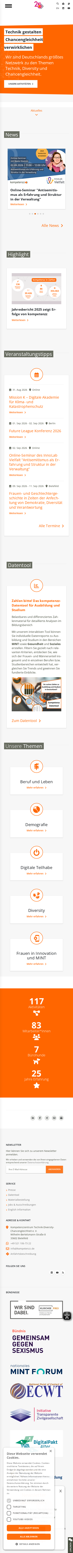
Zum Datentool (25, 720)
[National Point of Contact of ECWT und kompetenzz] (36, 1391)
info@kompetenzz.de (22, 1248)
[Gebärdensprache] (68, 3)
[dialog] (28, 1499)
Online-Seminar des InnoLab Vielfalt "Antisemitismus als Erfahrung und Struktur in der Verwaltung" (34, 462)
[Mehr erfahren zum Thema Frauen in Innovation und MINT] (36, 946)
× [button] (50, 1451)
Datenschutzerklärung (38, 1162)
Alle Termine (50, 525)
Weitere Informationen (21, 1493)
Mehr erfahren (35, 787)
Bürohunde (36, 1055)
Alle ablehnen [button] (29, 1536)
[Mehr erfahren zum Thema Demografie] (36, 817)
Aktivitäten (36, 1007)
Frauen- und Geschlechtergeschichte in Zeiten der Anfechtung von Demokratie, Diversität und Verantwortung (35, 500)
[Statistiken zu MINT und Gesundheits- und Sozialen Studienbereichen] (36, 593)
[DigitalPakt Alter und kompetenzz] (36, 1443)
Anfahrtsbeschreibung (23, 1253)
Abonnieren (54, 1169)
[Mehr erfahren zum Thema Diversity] (36, 903)
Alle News (51, 225)
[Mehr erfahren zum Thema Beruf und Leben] (36, 774)
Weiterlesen (17, 204)
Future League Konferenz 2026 (35, 430)
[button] (29, 213)
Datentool (13, 1194)
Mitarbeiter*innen (37, 1031)
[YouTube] (68, 8)
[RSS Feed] (62, 1272)
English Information (19, 1209)
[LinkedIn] (63, 8)
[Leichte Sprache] (63, 3)
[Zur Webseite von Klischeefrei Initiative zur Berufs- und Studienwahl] (36, 1309)
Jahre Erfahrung (36, 1079)
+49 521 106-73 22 (21, 1243)
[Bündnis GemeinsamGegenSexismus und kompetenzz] (36, 1341)
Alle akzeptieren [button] (29, 1528)
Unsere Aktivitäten (19, 83)
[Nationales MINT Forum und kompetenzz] (36, 1369)
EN (57, 8)
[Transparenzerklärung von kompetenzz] (36, 1414)
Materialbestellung (19, 1199)
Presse (12, 1189)
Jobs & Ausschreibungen (22, 1204)
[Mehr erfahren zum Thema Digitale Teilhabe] (36, 860)
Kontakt (70, 1547)
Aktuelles (36, 110)
